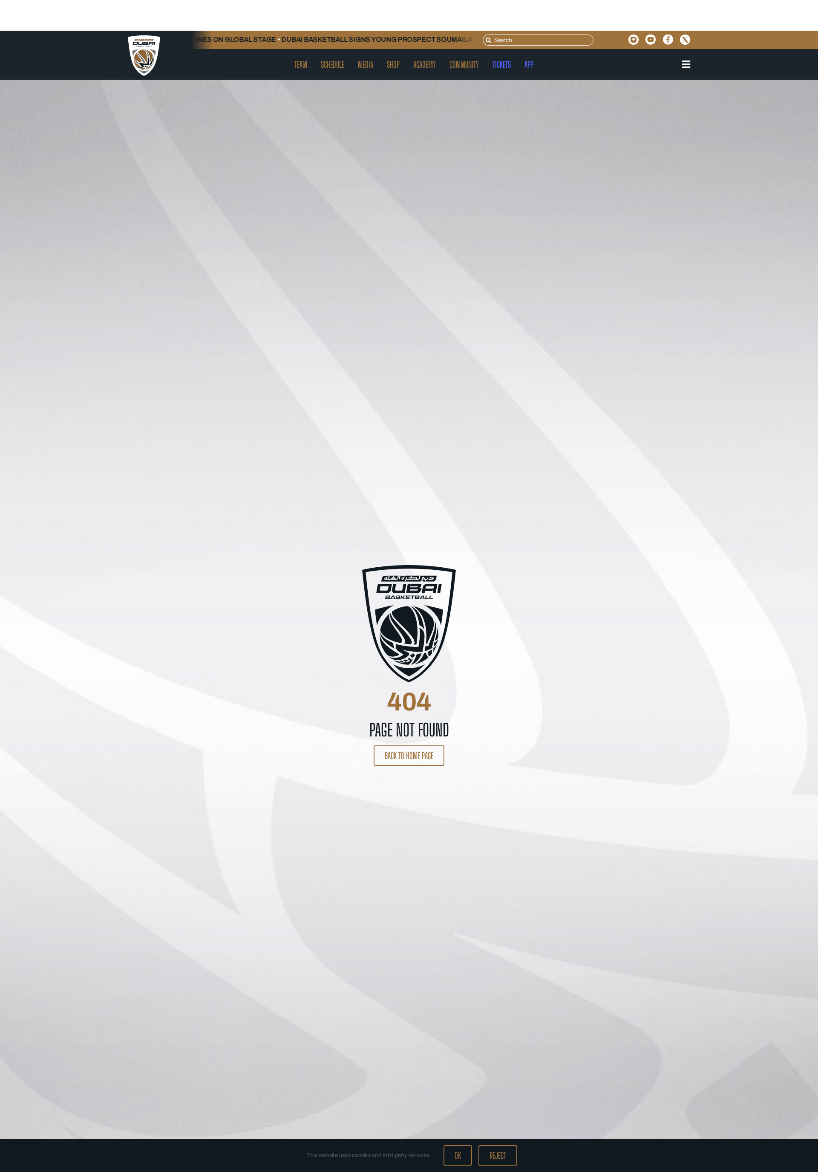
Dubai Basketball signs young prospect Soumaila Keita (360, 39)
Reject (498, 1155)
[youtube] (650, 40)
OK (458, 1155)
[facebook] (668, 40)
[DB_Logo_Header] (144, 39)
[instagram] (633, 40)
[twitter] (685, 40)
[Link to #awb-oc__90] (686, 64)
